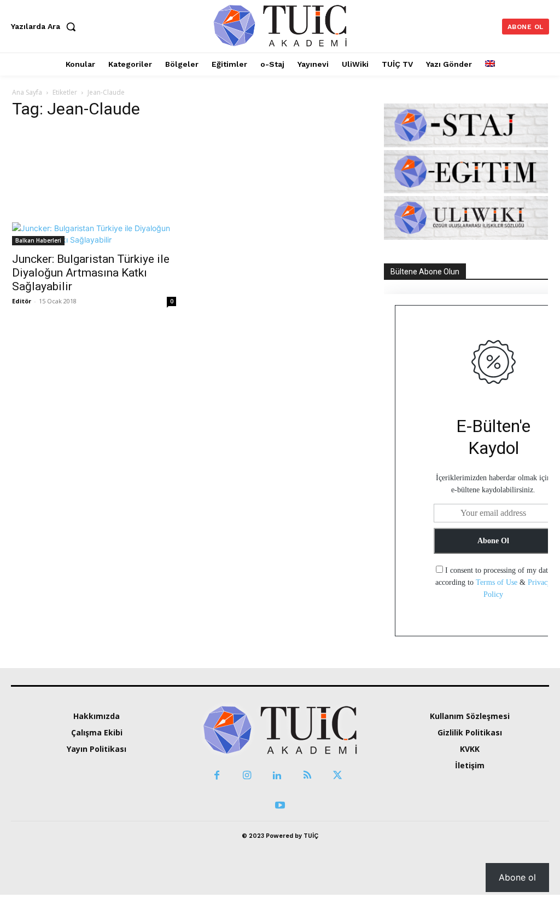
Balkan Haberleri (38, 240)
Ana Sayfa (27, 92)
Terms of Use (496, 582)
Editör (21, 301)
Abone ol (517, 877)
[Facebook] (217, 775)
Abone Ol (493, 541)
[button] (46, 26)
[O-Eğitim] (466, 190)
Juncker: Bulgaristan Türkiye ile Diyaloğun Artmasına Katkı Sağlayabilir (91, 272)
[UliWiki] (466, 237)
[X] (337, 775)
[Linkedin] (277, 775)
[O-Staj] (466, 144)
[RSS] (307, 775)
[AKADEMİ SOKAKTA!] (280, 25)
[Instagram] (247, 775)
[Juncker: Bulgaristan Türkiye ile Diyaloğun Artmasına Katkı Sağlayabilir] (94, 187)
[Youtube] (279, 805)
